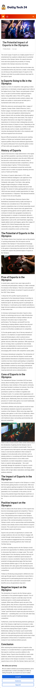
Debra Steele (7, 49)
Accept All (18, 677)
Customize (18, 681)
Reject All (18, 685)
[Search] (33, 16)
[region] (18, 675)
